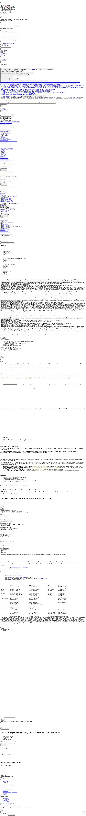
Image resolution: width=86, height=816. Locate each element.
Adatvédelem (5, 800)
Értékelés (16, 721)
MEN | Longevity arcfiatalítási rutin (31, 89)
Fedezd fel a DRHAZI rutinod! (6, 77)
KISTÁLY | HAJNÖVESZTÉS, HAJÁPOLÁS (50, 83)
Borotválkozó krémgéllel (15, 567)
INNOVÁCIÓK (32, 69)
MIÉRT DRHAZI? (24, 69)
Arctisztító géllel (25, 567)
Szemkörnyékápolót (23, 577)
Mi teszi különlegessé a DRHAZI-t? (28, 90)
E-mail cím (2, 741)
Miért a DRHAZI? (3, 53)
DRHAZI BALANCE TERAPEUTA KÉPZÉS (56, 92)
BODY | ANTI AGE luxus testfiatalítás (13, 99)
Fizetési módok (5, 791)
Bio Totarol (2, 408)
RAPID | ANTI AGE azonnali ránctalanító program (30, 99)
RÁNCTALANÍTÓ (11, 85)
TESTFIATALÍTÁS (19, 85)
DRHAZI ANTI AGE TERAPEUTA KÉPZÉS (38, 92)
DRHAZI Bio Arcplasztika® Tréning (22, 92)
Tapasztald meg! (16, 75)
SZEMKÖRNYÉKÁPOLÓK (18, 82)
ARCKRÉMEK (9, 82)
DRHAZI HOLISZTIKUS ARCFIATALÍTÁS (6, 225)
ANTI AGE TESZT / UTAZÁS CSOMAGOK (21, 84)
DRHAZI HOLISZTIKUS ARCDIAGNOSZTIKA (10, 96)
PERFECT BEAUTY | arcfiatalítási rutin (23, 87)
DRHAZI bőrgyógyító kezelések (39, 96)
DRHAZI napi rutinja (35, 93)
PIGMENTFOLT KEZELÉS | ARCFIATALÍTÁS (68, 85)
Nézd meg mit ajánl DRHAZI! (25, 93)
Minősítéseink (50, 90)
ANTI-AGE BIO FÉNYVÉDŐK (76, 97)
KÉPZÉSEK (51, 84)
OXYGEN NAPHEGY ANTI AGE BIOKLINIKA (10, 94)
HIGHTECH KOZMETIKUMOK (6, 69)
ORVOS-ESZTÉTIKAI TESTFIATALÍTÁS (63, 86)
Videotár (19, 91)
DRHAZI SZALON (50, 69)
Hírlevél (4, 794)
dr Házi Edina (45, 90)
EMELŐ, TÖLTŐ (26, 85)
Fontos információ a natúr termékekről (7, 243)
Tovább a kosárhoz (4, 814)
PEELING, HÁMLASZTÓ (41, 85)
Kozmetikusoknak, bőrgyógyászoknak (10, 784)
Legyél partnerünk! (24, 75)
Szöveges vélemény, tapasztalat (6, 727)
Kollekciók (3, 71)
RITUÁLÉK (16, 69)
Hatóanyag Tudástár (24, 91)
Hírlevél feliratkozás (4, 55)
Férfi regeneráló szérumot (17, 575)
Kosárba (2, 361)
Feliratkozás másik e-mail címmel (6, 20)
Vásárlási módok (6, 782)
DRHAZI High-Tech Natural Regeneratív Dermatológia (10, 90)
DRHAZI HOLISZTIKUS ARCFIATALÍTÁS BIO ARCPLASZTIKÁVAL (10, 226)
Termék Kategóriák (10, 71)
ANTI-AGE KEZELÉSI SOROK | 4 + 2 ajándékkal (39, 84)
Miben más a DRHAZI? (7, 790)
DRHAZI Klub (57, 84)
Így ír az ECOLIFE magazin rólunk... (10, 792)
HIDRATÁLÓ (33, 85)
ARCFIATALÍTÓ (3, 85)
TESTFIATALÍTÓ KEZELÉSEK (48, 86)
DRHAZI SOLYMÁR (24, 94)
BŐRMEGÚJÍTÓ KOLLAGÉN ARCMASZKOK (31, 83)
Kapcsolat (4, 793)
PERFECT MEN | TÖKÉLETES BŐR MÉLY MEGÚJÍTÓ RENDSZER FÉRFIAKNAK (47, 98)
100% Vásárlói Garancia (7, 781)
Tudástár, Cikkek (14, 91)
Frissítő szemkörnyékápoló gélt (40, 578)
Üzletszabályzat (6, 799)
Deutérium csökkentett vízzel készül (10, 384)
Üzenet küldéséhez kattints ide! (6, 778)
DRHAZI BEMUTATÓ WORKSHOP (7, 92)
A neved (2, 718)
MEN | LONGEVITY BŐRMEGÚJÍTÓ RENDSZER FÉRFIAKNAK (41, 97)
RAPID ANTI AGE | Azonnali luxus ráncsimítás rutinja (57, 87)
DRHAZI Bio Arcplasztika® (4, 224)
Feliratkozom (3, 44)
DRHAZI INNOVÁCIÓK (5, 91)
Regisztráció (5, 783)
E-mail (1, 54)
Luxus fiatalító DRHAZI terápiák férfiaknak (24, 73)
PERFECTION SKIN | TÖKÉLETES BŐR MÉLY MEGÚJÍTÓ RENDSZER (15, 98)
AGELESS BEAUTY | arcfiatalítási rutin (8, 87)
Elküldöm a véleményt (4, 728)
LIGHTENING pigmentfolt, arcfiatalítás (62, 97)
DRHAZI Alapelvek (39, 90)
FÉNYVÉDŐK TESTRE (71, 83)
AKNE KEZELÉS (27, 103)
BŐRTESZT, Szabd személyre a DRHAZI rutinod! (10, 93)
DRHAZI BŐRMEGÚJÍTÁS (36, 103)
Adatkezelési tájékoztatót (10, 43)
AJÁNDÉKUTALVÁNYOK (6, 84)
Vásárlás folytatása (11, 814)
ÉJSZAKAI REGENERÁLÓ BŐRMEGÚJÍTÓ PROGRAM (62, 82)
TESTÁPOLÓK (62, 83)
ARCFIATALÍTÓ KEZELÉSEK (35, 86)
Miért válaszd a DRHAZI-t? (5, 75)
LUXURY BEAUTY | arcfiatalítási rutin (39, 87)
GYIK (1, 52)
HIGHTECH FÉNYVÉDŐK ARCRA (14, 83)
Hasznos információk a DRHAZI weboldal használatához (39, 91)
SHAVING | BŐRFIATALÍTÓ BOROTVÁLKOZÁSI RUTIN (12, 89)
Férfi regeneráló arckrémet (18, 569)
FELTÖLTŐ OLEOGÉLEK (45, 82)
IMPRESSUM (5, 798)
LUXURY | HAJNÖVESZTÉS (64, 99)
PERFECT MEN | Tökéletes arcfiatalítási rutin (46, 89)
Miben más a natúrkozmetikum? (9, 788)
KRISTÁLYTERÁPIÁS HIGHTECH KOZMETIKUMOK (18, 86)
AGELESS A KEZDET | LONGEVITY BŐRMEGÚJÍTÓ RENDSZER (14, 97)
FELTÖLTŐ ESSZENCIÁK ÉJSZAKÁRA (32, 82)
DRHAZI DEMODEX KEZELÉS (49, 103)
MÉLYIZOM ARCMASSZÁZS (52, 85)
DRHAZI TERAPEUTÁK (34, 94)
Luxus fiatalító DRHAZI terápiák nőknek (8, 73)
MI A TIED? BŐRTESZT (40, 69)
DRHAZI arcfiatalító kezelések (26, 96)
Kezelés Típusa (19, 71)
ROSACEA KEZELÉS (5, 103)
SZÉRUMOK (3, 82)
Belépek (1, 57)
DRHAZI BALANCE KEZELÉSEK (17, 103)
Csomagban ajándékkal (5, 548)
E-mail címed (3, 719)
